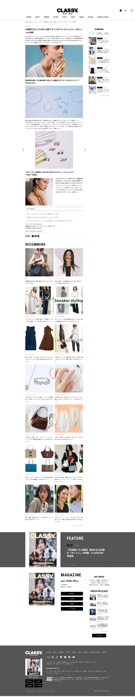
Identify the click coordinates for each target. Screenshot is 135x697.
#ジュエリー (40, 231)
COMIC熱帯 (97, 671)
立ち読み (72, 598)
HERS (63, 671)
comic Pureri (103, 671)
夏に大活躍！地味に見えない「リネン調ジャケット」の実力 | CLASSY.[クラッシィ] (39, 518)
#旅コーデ (94, 582)
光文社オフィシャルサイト (91, 662)
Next (108, 562)
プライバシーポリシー (41, 691)
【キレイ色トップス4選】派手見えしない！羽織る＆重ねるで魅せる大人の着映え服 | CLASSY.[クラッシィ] (103, 61)
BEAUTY (37, 17)
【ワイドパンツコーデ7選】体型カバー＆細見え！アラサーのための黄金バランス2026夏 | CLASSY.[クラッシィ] (39, 320)
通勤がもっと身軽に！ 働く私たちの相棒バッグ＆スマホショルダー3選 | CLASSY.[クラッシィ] (103, 80)
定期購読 (72, 604)
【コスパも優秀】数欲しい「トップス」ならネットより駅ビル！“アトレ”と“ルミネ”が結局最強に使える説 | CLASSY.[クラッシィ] (103, 71)
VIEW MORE (99, 635)
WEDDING (46, 17)
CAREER (81, 17)
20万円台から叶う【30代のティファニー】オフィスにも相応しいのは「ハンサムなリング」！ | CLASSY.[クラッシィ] (68, 399)
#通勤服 (98, 580)
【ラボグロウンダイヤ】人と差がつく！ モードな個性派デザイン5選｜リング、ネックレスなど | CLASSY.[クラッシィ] (39, 399)
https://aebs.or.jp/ (57, 680)
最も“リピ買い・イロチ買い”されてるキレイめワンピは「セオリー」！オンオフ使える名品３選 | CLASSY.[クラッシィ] (39, 359)
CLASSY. (51, 671)
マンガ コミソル (50, 673)
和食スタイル (78, 671)
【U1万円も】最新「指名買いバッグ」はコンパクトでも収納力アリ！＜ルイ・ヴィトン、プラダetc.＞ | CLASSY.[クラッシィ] (69, 479)
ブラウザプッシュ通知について (66, 664)
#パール (27, 231)
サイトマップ (51, 691)
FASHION (28, 17)
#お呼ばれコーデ (105, 580)
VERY (55, 671)
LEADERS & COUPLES (103, 17)
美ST (71, 671)
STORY (59, 671)
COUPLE (64, 17)
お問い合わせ (82, 662)
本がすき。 (57, 673)
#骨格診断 (107, 584)
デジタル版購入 (72, 609)
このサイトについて (30, 691)
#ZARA (101, 584)
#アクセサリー (33, 231)
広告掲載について (66, 662)
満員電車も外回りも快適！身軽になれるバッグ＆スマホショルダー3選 (39, 282)
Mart (67, 671)
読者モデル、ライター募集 (52, 664)
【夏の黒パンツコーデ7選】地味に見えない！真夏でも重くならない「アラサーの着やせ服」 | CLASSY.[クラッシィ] (69, 359)
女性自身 (85, 671)
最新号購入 (72, 593)
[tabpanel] (54, 150)
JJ (47, 671)
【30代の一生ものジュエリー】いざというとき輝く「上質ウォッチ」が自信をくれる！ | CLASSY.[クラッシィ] (103, 41)
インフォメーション (51, 662)
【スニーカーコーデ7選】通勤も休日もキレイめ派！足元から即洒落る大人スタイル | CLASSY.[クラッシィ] (69, 320)
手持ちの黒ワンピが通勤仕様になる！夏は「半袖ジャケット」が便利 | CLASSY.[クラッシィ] (68, 282)
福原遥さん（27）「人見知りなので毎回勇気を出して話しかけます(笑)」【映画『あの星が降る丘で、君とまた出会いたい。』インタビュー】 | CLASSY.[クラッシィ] (103, 51)
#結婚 (99, 582)
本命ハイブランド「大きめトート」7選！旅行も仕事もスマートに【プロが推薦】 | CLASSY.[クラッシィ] (39, 478)
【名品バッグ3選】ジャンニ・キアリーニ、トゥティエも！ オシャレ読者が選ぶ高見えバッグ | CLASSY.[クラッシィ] (39, 439)
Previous (104, 562)
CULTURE (55, 17)
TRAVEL (73, 17)
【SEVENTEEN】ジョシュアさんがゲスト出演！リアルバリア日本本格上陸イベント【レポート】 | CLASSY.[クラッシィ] (103, 90)
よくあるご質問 (74, 662)
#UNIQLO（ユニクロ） (93, 584)
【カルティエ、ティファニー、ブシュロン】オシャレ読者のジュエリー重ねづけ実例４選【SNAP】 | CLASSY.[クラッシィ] (68, 519)
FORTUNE (90, 17)
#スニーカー (104, 582)
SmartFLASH (90, 671)
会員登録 (59, 662)
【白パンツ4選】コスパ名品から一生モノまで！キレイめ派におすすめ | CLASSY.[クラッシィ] (69, 438)
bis (73, 671)
